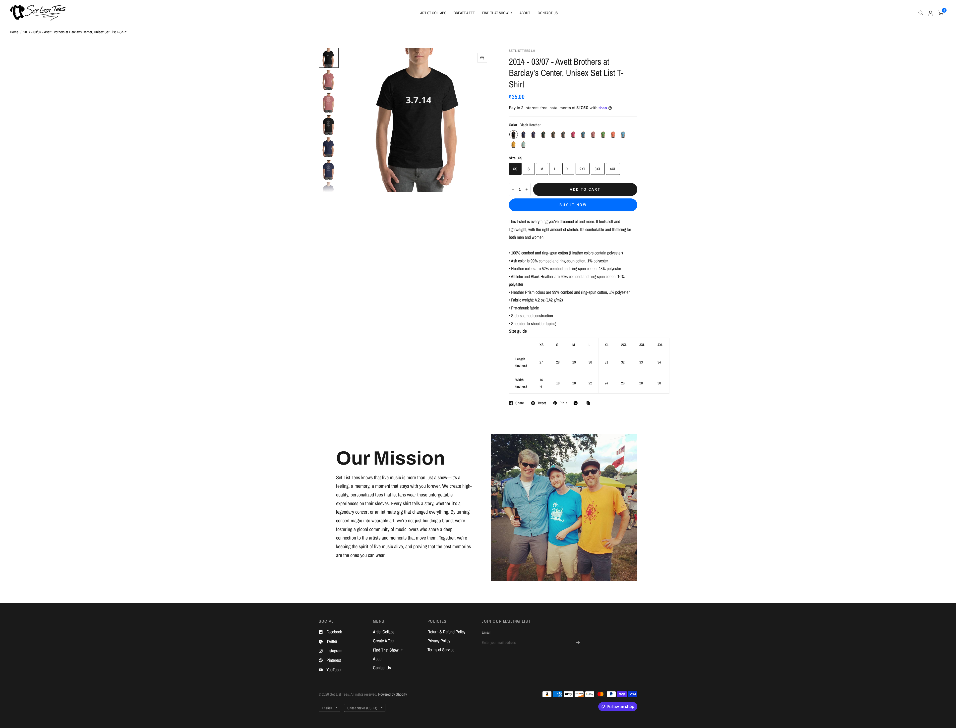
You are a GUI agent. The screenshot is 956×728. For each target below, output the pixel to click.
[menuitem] (433, 13)
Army (553, 134)
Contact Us (548, 12)
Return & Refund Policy (446, 632)
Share (519, 403)
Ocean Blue (623, 134)
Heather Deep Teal (583, 134)
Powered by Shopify (392, 694)
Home (14, 32)
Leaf (603, 134)
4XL (613, 169)
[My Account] (930, 13)
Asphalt (563, 134)
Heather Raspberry (573, 134)
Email (486, 632)
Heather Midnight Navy (533, 134)
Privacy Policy (438, 641)
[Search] (921, 13)
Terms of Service (440, 650)
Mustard (513, 144)
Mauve (593, 134)
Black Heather (513, 134)
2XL (583, 169)
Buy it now (573, 204)
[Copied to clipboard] (589, 403)
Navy (523, 134)
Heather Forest (543, 134)
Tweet (542, 403)
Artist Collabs (433, 12)
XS (515, 169)
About (525, 12)
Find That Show (495, 12)
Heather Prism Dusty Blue (523, 144)
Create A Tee (464, 12)
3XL (598, 169)
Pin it (563, 403)
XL (568, 169)
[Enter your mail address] (578, 642)
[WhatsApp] (577, 403)
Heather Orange (613, 134)
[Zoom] (482, 58)
